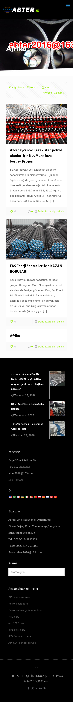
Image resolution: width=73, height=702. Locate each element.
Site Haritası (15, 479)
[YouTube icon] (36, 688)
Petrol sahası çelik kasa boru (25, 610)
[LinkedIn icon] (40, 688)
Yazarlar (49, 87)
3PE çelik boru (16, 629)
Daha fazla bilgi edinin (51, 211)
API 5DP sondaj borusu (22, 642)
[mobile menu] (68, 5)
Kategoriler (15, 87)
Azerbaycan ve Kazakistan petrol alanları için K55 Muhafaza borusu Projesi (36, 155)
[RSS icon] (44, 688)
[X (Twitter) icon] (32, 688)
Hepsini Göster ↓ (54, 92)
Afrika (15, 336)
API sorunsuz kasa (19, 597)
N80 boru (13, 616)
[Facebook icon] (28, 688)
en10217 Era (16, 623)
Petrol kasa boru (18, 603)
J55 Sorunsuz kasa (19, 636)
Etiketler (31, 87)
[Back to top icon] (36, 667)
